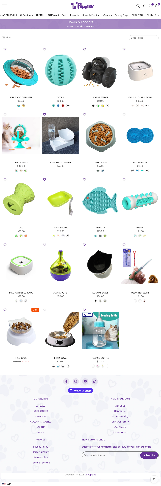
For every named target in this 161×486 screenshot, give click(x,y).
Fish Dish (100, 227)
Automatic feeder (60, 162)
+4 (147, 170)
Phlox (139, 227)
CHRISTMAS (137, 15)
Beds (64, 15)
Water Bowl (60, 227)
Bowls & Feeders (91, 15)
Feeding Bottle (100, 357)
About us (120, 405)
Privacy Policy (40, 446)
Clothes (151, 15)
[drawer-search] (138, 6)
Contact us (120, 411)
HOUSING (40, 427)
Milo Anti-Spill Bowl (21, 292)
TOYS (41, 432)
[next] (155, 15)
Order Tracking (120, 416)
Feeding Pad (140, 162)
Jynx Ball (60, 97)
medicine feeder (140, 292)
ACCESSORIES (9, 15)
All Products (26, 15)
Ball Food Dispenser (21, 97)
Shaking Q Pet (61, 292)
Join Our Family (120, 421)
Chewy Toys (121, 15)
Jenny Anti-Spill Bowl (140, 97)
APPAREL (40, 15)
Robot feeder (100, 97)
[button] (5, 49)
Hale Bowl (21, 357)
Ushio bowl (100, 162)
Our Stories (120, 427)
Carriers (107, 15)
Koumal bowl (100, 292)
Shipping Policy (41, 452)
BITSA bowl (60, 357)
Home (70, 26)
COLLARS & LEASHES (40, 421)
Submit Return (120, 432)
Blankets (74, 15)
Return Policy (41, 457)
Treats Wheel (21, 162)
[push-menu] (4, 6)
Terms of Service (40, 462)
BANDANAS (53, 15)
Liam (21, 227)
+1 (107, 105)
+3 (68, 105)
